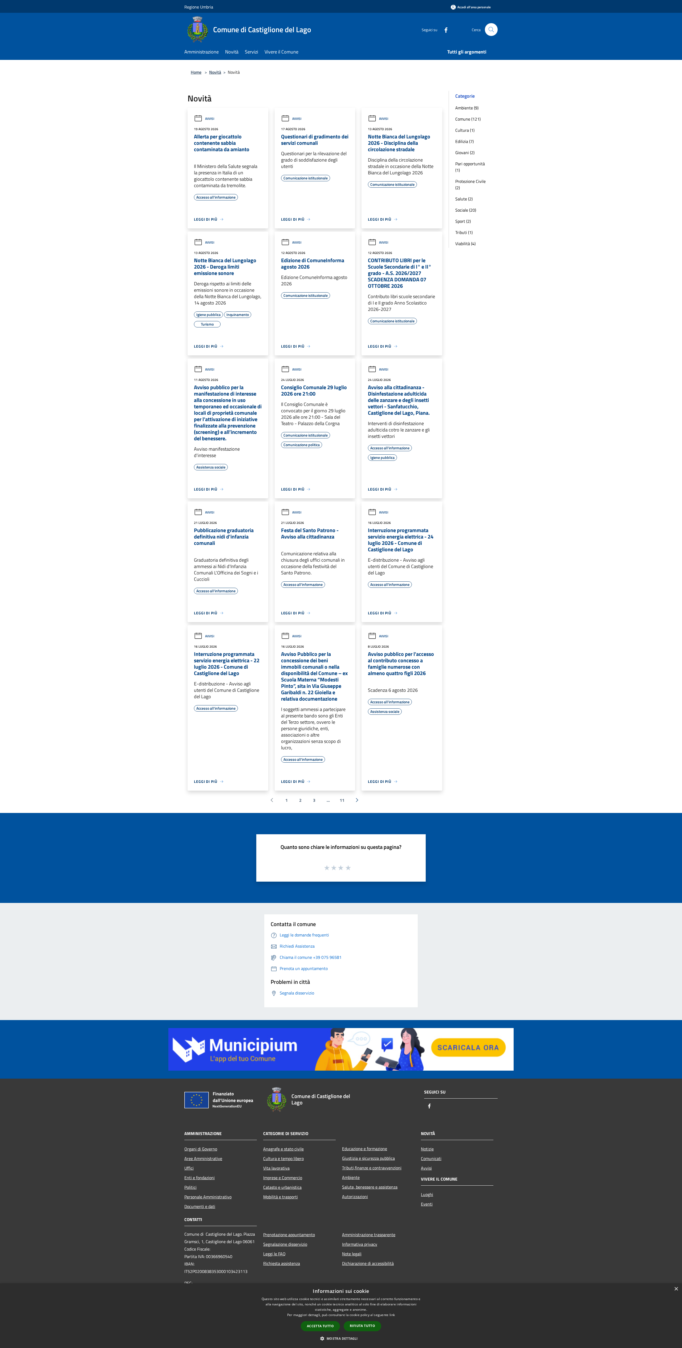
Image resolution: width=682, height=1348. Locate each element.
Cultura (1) (464, 130)
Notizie (427, 1149)
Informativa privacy (359, 1244)
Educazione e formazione (364, 1148)
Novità (215, 72)
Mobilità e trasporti (280, 1197)
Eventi (427, 1204)
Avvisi (209, 118)
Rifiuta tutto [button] (362, 1326)
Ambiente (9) (466, 108)
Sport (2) (463, 221)
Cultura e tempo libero (283, 1158)
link (392, 1315)
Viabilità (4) (465, 243)
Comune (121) (468, 119)
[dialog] (341, 1315)
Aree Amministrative (203, 1158)
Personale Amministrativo (208, 1197)
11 (342, 800)
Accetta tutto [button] (320, 1326)
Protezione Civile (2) (470, 184)
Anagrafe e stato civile (283, 1149)
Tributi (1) (464, 232)
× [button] (676, 1289)
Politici (190, 1187)
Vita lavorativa (276, 1168)
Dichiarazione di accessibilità (368, 1263)
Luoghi (427, 1194)
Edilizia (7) (464, 141)
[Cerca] (491, 29)
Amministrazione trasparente (368, 1234)
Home (196, 72)
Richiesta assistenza (281, 1263)
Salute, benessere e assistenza (369, 1187)
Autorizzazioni (355, 1196)
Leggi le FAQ (274, 1254)
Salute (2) (464, 199)
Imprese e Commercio (282, 1177)
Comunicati (431, 1158)
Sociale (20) (465, 210)
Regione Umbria (198, 7)
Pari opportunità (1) (470, 167)
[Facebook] (444, 29)
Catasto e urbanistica (282, 1187)
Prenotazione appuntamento (289, 1234)
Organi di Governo (200, 1149)
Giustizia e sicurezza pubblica (368, 1158)
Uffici (189, 1168)
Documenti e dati (199, 1206)
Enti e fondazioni (199, 1177)
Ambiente (351, 1177)
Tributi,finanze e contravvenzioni (371, 1168)
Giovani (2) (464, 152)
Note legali (352, 1254)
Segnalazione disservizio (285, 1244)
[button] (341, 1338)
